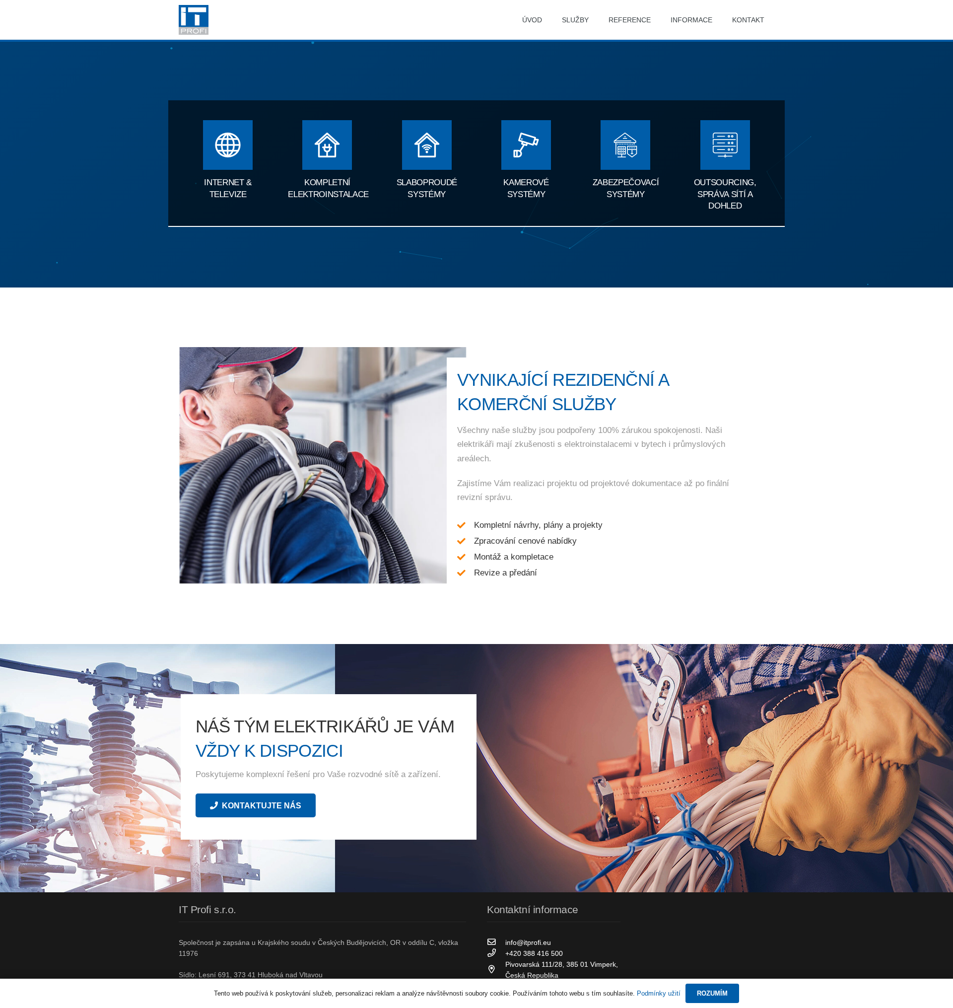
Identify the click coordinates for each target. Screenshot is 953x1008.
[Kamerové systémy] (526, 146)
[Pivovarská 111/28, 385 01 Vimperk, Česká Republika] (496, 969)
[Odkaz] (193, 20)
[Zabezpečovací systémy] (625, 146)
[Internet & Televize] (228, 146)
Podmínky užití (659, 993)
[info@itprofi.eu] (496, 942)
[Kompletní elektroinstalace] (327, 146)
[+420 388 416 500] (496, 953)
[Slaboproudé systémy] (427, 146)
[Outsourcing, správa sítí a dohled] (725, 146)
